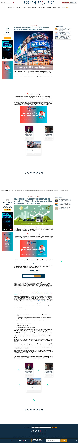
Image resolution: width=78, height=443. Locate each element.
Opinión (20, 7)
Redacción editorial (7, 202)
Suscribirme (64, 440)
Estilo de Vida (49, 7)
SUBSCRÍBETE (65, 2)
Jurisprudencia (34, 7)
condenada (14, 190)
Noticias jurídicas (10, 7)
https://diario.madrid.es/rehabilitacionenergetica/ (27, 263)
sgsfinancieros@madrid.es (41, 300)
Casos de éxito (40, 7)
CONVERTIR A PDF (7, 209)
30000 (10, 190)
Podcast (63, 7)
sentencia (51, 190)
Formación (59, 7)
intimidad (37, 190)
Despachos (44, 7)
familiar (24, 190)
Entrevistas (24, 7)
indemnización (32, 190)
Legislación (29, 7)
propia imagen (46, 190)
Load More (39, 417)
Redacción (7, 30)
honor (28, 190)
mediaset (41, 190)
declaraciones (19, 190)
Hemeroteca (54, 7)
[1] (26, 283)
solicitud (46, 291)
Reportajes (16, 7)
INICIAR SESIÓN (73, 2)
